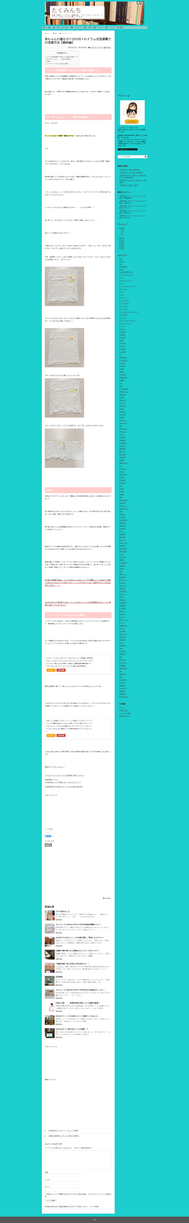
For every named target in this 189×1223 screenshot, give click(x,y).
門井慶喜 (122, 665)
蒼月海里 (122, 631)
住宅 (90, 27)
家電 (120, 426)
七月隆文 (122, 332)
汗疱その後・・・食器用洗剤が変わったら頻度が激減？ (78, 1003)
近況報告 (59, 977)
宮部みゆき (123, 423)
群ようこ (122, 623)
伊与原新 (122, 375)
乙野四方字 (123, 358)
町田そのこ (123, 580)
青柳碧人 (122, 685)
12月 (122, 230)
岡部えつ (122, 452)
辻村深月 (122, 651)
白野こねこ (123, 586)
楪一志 (121, 554)
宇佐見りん (123, 420)
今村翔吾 (122, 366)
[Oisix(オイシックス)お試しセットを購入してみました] (50, 1020)
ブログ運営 (119, 27)
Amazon (51, 670)
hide (65, 53)
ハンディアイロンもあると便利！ (57, 63)
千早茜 (121, 397)
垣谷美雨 (122, 415)
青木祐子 (122, 683)
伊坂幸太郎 (123, 377)
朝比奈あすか (124, 509)
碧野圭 (121, 597)
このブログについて (126, 275)
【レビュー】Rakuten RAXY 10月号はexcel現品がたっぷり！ (80, 990)
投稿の (123, 710)
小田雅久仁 (123, 443)
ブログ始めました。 (64, 911)
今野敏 (121, 372)
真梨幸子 (122, 588)
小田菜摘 (122, 440)
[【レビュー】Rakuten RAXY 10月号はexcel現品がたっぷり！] (50, 994)
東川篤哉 (122, 523)
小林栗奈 (122, 437)
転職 (120, 648)
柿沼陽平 (122, 534)
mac (120, 264)
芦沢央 (121, 628)
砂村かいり (123, 594)
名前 (47, 1172)
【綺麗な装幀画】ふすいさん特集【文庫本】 (64, 1136)
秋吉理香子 (123, 603)
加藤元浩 (122, 395)
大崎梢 (121, 417)
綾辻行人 (122, 614)
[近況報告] (50, 981)
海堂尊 (121, 569)
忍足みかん (123, 469)
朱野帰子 (122, 514)
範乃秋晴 (122, 608)
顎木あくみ (123, 688)
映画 (85, 27)
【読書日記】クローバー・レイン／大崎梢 (63, 1130)
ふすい (121, 278)
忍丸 (120, 466)
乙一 (120, 355)
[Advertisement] (61, 810)
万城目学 (122, 335)
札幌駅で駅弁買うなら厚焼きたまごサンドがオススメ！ (78, 951)
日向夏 (121, 489)
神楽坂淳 (122, 600)
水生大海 (122, 557)
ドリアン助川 (124, 303)
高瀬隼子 (122, 691)
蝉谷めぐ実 (123, 634)
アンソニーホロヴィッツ (128, 286)
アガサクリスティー (126, 281)
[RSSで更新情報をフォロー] (142, 2)
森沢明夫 (122, 546)
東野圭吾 (122, 526)
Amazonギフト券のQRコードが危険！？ (72, 1029)
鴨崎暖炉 (122, 694)
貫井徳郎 (122, 646)
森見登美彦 (123, 549)
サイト (47, 1187)
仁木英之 (122, 363)
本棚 (49, 27)
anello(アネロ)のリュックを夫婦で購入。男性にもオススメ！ (80, 938)
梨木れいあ (123, 543)
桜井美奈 (122, 537)
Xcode (121, 269)
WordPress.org (124, 716)
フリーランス (124, 306)
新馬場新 (122, 483)
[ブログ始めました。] (50, 915)
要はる (121, 643)
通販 (120, 657)
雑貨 (94, 27)
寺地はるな (123, 432)
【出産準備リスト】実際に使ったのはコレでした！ (63, 782)
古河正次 (122, 406)
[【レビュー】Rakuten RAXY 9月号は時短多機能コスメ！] (50, 928)
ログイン (122, 707)
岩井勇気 (122, 454)
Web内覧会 (123, 267)
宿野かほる (123, 429)
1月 (122, 234)
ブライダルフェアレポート (128, 312)
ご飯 (53, 27)
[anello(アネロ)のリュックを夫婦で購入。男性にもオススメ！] (50, 942)
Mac (58, 27)
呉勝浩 (121, 409)
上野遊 (121, 340)
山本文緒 (122, 446)
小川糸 (121, 434)
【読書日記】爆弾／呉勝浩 (128, 185)
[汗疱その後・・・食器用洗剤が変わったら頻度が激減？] (50, 1007)
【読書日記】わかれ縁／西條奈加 (131, 172)
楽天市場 (61, 670)
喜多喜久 (122, 412)
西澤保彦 (122, 640)
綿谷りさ (122, 617)
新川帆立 (122, 480)
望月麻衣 (122, 503)
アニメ (112, 27)
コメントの (125, 713)
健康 (71, 27)
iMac (121, 259)
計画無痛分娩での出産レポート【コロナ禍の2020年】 (64, 787)
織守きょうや (124, 620)
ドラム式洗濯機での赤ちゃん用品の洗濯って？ (62, 57)
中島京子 (122, 346)
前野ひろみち (124, 392)
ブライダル (65, 27)
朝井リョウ (123, 506)
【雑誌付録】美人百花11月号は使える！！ (72, 964)
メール (47, 1179)
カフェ (121, 292)
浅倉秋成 (122, 566)
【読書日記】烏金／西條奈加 (129, 170)
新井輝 (121, 477)
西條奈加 (122, 637)
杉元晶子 (122, 517)
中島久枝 (122, 343)
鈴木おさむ (123, 663)
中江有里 (122, 349)
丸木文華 (122, 352)
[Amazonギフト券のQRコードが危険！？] (50, 1033)
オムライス (123, 289)
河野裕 (121, 560)
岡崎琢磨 (122, 449)
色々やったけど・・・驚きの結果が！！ (60, 59)
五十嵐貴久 (123, 360)
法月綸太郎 (123, 563)
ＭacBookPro (124, 697)
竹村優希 (122, 606)
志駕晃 (121, 472)
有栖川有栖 (123, 500)
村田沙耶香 (123, 520)
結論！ (48, 61)
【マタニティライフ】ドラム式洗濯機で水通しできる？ (64, 775)
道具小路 (122, 660)
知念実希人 (123, 591)
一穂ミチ (122, 329)
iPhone (121, 261)
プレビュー (123, 318)
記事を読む (59, 919)
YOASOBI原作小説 (126, 272)
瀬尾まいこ (123, 574)
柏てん (121, 531)
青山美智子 (123, 680)
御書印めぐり (124, 463)
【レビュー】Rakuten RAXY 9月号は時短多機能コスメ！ (78, 924)
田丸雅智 (122, 577)
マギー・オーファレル (127, 320)
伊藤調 (121, 380)
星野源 (121, 494)
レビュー (100, 27)
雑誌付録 (122, 674)
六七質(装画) (123, 389)
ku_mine (108, 898)
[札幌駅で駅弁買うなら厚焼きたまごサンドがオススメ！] (50, 955)
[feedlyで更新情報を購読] (138, 2)
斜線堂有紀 (123, 474)
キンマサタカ (124, 300)
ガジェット (78, 27)
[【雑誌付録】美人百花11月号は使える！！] (50, 968)
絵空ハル (122, 611)
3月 (122, 232)
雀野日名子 (123, 668)
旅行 (106, 27)
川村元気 (122, 457)
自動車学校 (123, 626)
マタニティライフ (96, 47)
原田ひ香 (122, 400)
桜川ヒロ (122, 540)
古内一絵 (122, 403)
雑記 (44, 27)
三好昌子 (122, 338)
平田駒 (121, 460)
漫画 (120, 571)
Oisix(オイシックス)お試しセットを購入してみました (77, 1016)
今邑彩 (121, 369)
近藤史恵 (122, 654)
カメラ (121, 295)
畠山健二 (122, 583)
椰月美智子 (123, 551)
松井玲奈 (122, 529)
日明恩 (121, 492)
